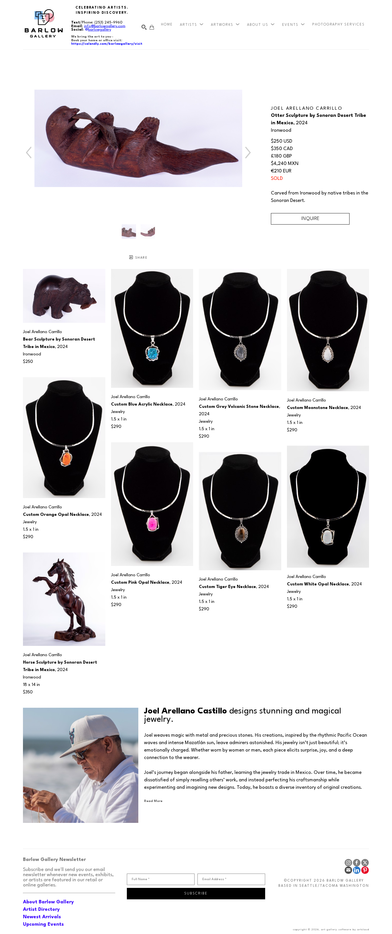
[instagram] (348, 862)
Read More (153, 801)
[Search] (144, 27)
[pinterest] (365, 870)
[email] (348, 870)
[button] (192, 25)
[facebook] (356, 862)
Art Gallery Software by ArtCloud (345, 929)
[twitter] (365, 862)
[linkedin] (356, 870)
